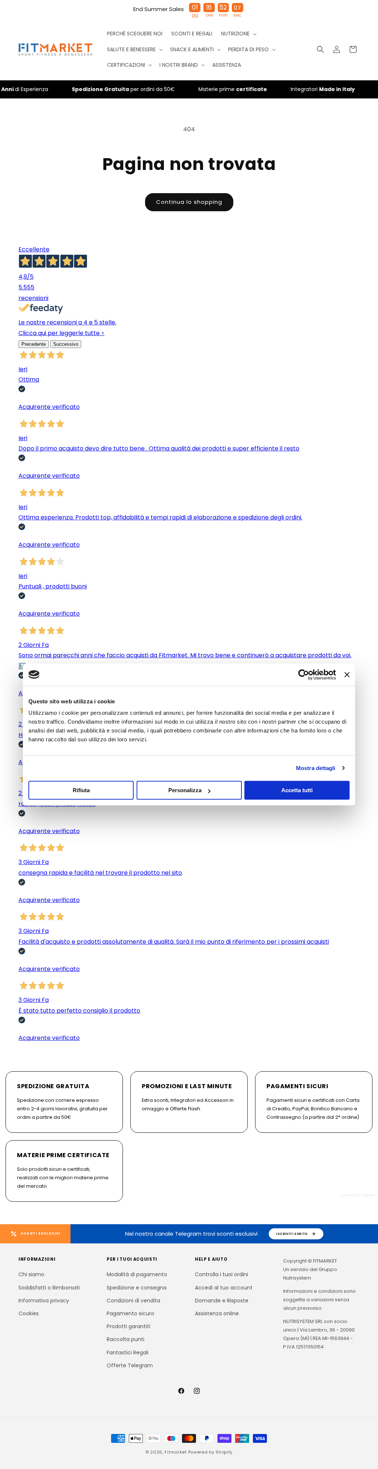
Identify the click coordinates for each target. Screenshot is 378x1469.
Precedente (33, 344)
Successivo (65, 344)
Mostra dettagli (316, 768)
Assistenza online (217, 1313)
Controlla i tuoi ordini (221, 1274)
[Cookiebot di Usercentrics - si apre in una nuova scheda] (303, 674)
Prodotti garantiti (128, 1326)
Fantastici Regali (127, 1352)
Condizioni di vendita (133, 1300)
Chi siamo (31, 1274)
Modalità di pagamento (137, 1274)
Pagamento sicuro (130, 1313)
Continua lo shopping (189, 202)
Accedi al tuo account (223, 1287)
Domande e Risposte (221, 1300)
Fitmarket (175, 1452)
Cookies (28, 1313)
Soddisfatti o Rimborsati (49, 1287)
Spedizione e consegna (136, 1287)
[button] (238, 33)
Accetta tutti (297, 790)
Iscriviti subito (292, 1234)
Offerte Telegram (130, 1365)
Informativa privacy (43, 1300)
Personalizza (185, 790)
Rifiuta (81, 790)
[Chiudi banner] (347, 674)
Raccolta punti (125, 1339)
